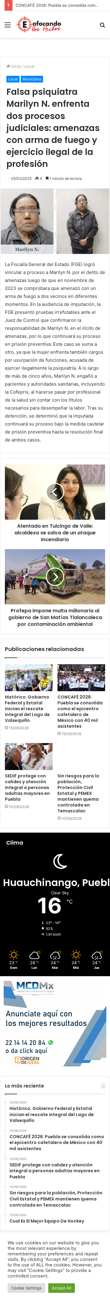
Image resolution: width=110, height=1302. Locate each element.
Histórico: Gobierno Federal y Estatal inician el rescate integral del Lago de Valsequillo (27, 708)
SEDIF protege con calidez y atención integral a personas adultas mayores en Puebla (27, 787)
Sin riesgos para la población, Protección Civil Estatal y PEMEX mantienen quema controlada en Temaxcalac (78, 793)
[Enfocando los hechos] (38, 24)
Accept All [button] (61, 1287)
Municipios (32, 79)
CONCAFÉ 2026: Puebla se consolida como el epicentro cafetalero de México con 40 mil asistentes (80, 711)
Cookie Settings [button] (26, 1287)
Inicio (15, 66)
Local (29, 66)
